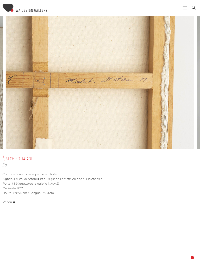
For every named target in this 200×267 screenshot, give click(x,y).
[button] (185, 8)
